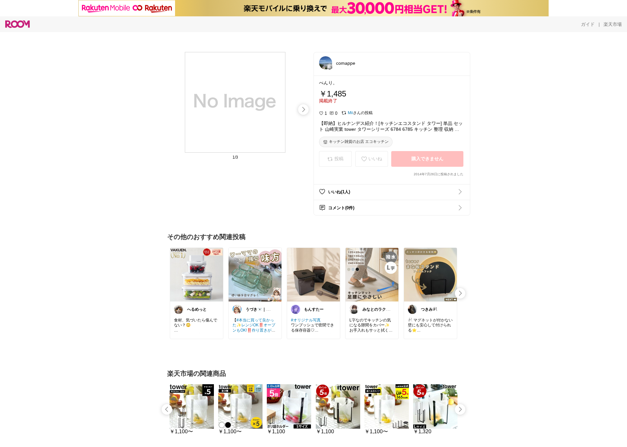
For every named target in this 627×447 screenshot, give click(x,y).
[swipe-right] (303, 109)
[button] (325, 62)
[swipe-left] (167, 409)
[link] (196, 274)
